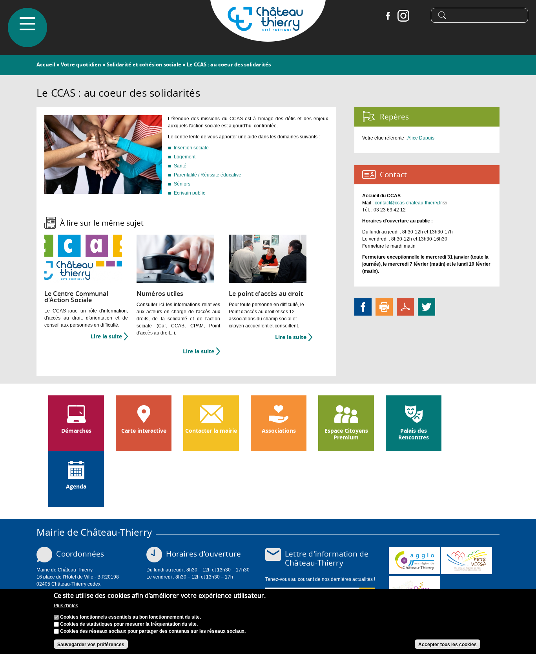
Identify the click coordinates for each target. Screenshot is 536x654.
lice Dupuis (422, 138)
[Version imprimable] (384, 306)
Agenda (76, 486)
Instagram (403, 16)
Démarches (76, 431)
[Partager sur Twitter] (426, 306)
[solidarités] (103, 190)
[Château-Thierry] (268, 38)
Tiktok (419, 16)
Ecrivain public (189, 193)
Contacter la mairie (211, 431)
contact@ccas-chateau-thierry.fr (411, 203)
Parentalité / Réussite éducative (207, 175)
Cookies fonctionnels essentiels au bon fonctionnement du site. (130, 617)
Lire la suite (109, 336)
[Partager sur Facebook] (363, 306)
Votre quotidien (81, 64)
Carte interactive (143, 431)
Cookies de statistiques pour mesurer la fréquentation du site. (129, 624)
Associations (279, 431)
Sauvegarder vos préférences (90, 644)
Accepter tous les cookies (447, 644)
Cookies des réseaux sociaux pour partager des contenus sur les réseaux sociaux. (153, 631)
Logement (184, 157)
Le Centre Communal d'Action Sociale (76, 297)
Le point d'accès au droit (266, 294)
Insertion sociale (191, 148)
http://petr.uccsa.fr (466, 560)
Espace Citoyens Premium (346, 434)
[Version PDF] (405, 306)
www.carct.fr (414, 560)
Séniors (182, 184)
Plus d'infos (66, 605)
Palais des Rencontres (413, 434)
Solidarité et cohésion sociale (144, 64)
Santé (180, 166)
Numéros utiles (160, 294)
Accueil (45, 64)
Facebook (388, 16)
